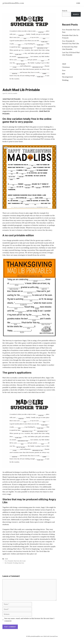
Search (64, 11)
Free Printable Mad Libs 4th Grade (15, 561)
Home (78, 3)
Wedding (65, 80)
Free (63, 70)
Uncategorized (67, 77)
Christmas (66, 67)
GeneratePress (54, 636)
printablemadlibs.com (13, 3)
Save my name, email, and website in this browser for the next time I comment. (29, 619)
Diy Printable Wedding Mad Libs (14, 563)
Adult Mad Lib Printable (11, 99)
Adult (6, 559)
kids (63, 74)
